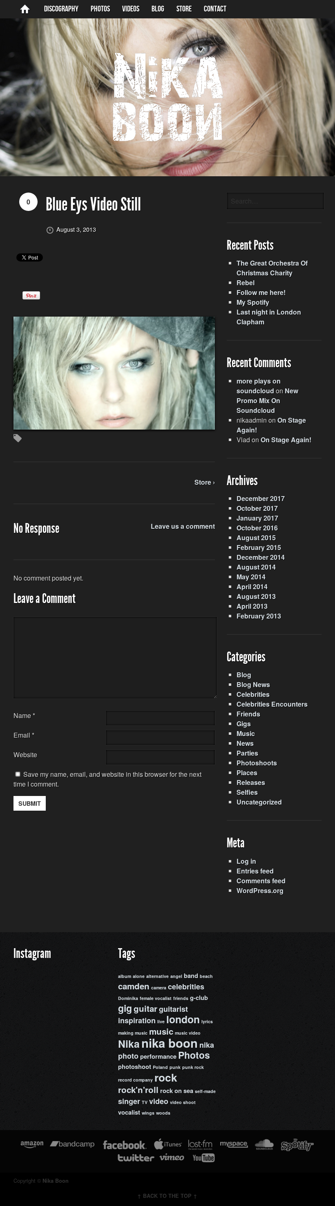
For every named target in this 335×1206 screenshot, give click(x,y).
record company (135, 1080)
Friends (248, 713)
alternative (157, 976)
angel (176, 976)
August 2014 (256, 567)
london (183, 1019)
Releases (251, 782)
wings (148, 1113)
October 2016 (257, 527)
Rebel (246, 282)
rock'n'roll (138, 1089)
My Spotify (253, 302)
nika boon (169, 1042)
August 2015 (256, 537)
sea (188, 1090)
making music (132, 1033)
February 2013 (259, 616)
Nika (129, 1043)
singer (129, 1101)
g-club (199, 997)
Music (246, 733)
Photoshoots (257, 762)
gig (125, 1008)
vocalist (129, 1112)
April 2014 (252, 586)
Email (21, 735)
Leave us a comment (183, 526)
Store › (204, 482)
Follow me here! (261, 292)
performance (158, 1056)
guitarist (173, 1009)
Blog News (253, 684)
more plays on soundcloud (259, 385)
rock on (171, 1090)
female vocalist (156, 998)
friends (180, 998)
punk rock (193, 1067)
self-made (205, 1091)
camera (158, 987)
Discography (61, 9)
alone (139, 976)
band (191, 975)
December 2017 (261, 498)
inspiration (137, 1020)
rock (165, 1077)
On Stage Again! (286, 439)
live (161, 1021)
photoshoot (134, 1066)
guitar (145, 1008)
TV (144, 1102)
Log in (246, 861)
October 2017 (257, 508)
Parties (247, 753)
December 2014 (261, 557)
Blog (244, 674)
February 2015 (259, 547)
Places (247, 772)
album (124, 976)
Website (25, 754)
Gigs (244, 723)
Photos (100, 9)
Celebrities (253, 694)
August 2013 (256, 596)
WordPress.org (260, 890)
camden (134, 986)
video (158, 1101)
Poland (160, 1067)
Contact (215, 9)
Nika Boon (55, 1180)
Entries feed (255, 871)
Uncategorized (259, 802)
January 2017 (257, 518)
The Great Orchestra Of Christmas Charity (272, 267)
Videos (130, 9)
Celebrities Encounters (272, 704)
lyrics (207, 1021)
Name (24, 715)
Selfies (247, 792)
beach (206, 976)
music (161, 1031)
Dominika (128, 998)
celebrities (186, 986)
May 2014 (251, 576)
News (245, 743)
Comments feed (261, 880)
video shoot (183, 1102)
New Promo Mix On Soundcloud (267, 400)
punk (175, 1067)
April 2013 (252, 606)
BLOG (158, 9)
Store (184, 9)
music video (188, 1033)
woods (163, 1113)
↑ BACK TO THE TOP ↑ (167, 1195)
